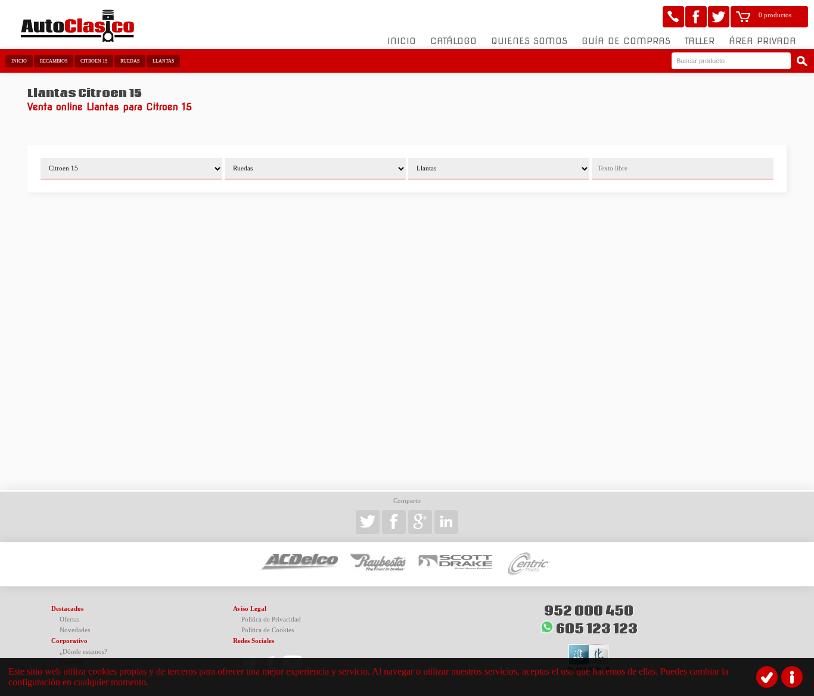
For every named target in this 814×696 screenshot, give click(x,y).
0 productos (775, 15)
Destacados (67, 608)
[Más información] (792, 677)
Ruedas (129, 61)
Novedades (75, 630)
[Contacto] (673, 16)
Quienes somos (529, 41)
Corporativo (69, 641)
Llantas (163, 61)
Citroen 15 (93, 61)
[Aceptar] (767, 677)
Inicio (401, 41)
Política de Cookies (267, 630)
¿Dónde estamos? (83, 651)
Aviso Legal (249, 608)
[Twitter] (718, 16)
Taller (699, 41)
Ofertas (69, 619)
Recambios (53, 61)
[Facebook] (696, 16)
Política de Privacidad (271, 619)
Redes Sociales (253, 641)
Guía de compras (626, 41)
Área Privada (762, 41)
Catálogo (453, 41)
